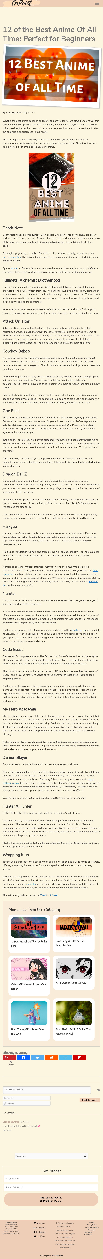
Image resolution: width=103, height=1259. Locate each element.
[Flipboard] (79, 1057)
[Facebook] (23, 1057)
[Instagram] (65, 1057)
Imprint (91, 1222)
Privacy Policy (92, 1225)
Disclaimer (91, 1230)
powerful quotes (12, 257)
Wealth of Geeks (49, 895)
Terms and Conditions (88, 1233)
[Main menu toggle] (97, 3)
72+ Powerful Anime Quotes (71, 983)
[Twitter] (37, 1057)
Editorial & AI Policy (92, 1227)
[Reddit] (51, 1057)
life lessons (78, 630)
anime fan (31, 884)
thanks (15, 268)
